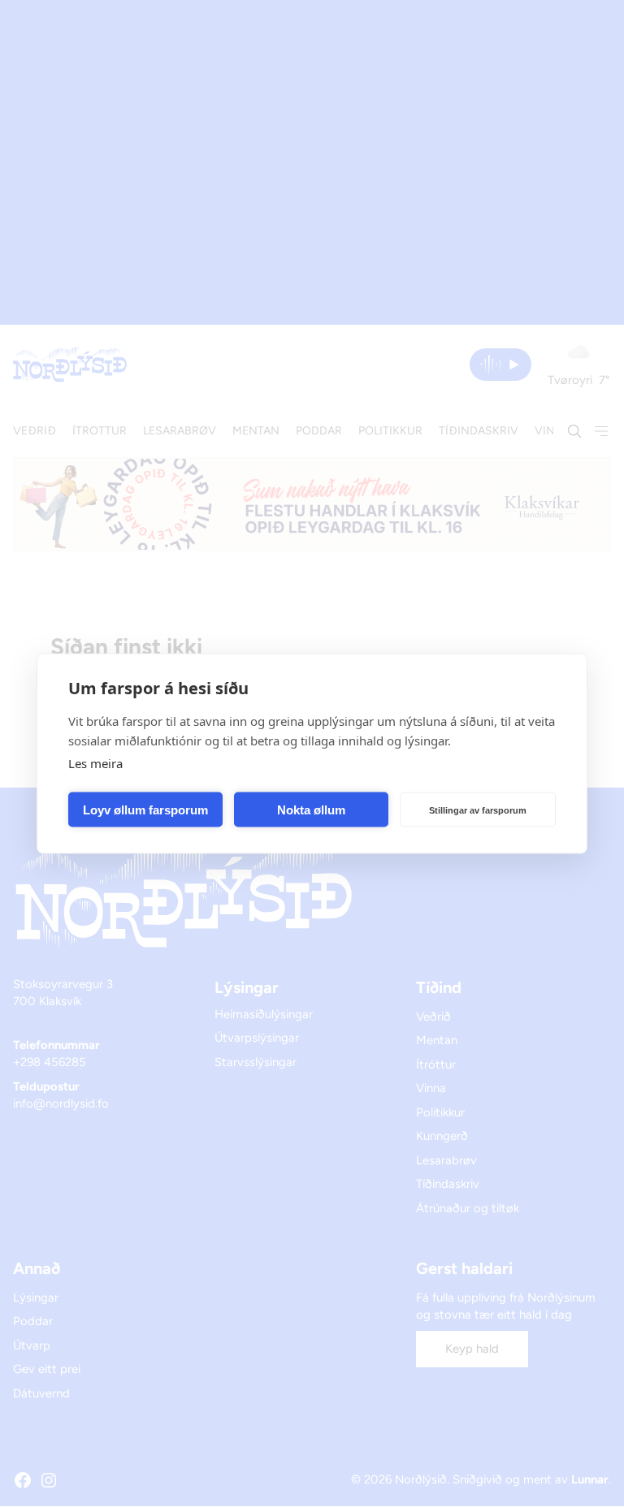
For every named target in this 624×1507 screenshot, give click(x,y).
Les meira (95, 763)
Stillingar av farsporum (477, 809)
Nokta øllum (311, 809)
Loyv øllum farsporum (145, 809)
